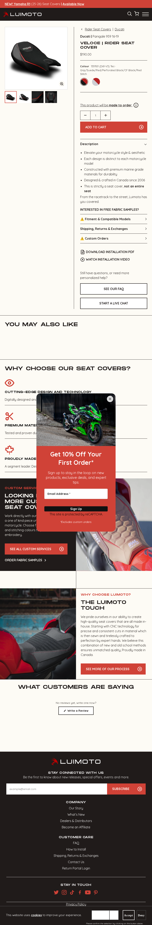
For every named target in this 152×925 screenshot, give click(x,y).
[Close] (110, 399)
